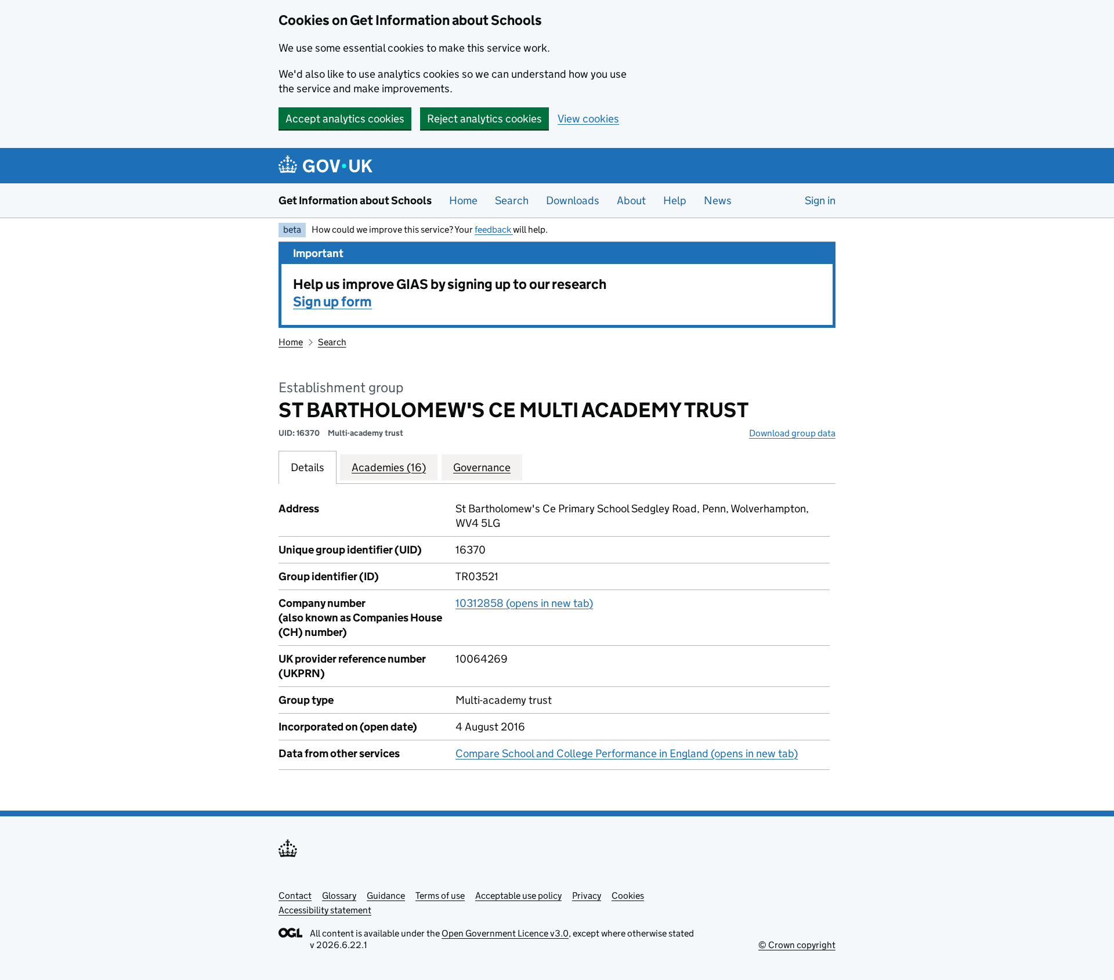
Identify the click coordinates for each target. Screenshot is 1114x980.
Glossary (339, 895)
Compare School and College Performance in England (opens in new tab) (626, 753)
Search (512, 200)
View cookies (588, 118)
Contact (295, 895)
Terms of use (440, 895)
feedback (494, 229)
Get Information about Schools (355, 200)
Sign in (820, 200)
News (718, 200)
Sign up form (332, 301)
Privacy (586, 895)
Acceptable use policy (518, 895)
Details (307, 467)
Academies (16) (389, 467)
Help (674, 200)
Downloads (572, 200)
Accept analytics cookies (344, 118)
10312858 (524, 603)
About (631, 200)
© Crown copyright (797, 944)
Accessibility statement (324, 910)
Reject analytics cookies (484, 118)
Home (463, 200)
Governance (482, 467)
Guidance (386, 895)
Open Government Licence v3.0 (505, 933)
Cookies (628, 895)
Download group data (792, 433)
